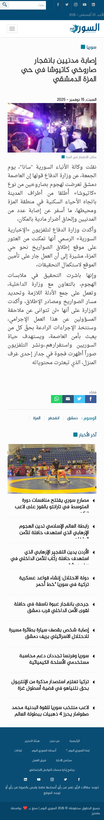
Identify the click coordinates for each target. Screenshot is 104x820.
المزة (36, 418)
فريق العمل (39, 760)
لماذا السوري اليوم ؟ (78, 750)
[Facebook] (90, 399)
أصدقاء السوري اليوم (44, 750)
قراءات (18, 750)
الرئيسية (74, 741)
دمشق (72, 418)
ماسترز (96, 813)
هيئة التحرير (32, 741)
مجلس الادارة (64, 760)
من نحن (54, 741)
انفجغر (53, 418)
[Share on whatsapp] (56, 399)
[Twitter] (79, 399)
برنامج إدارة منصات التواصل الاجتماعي (52, 770)
